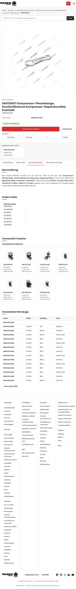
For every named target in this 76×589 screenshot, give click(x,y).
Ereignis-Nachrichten (65, 419)
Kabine (6, 473)
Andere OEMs (20, 162)
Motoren (7, 501)
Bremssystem (8, 445)
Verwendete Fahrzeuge (54, 162)
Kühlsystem (7, 483)
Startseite (8, 403)
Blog (59, 446)
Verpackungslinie (27, 435)
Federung (7, 466)
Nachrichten (62, 403)
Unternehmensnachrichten (66, 406)
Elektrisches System (10, 460)
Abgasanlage (8, 441)
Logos (60, 440)
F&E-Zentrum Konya (28, 453)
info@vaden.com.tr (32, 575)
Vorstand (7, 411)
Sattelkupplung (9, 496)
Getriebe (7, 470)
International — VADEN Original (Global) (29, 586)
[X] (65, 575)
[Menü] (74, 3)
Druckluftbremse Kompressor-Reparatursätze (51, 10)
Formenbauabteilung (29, 413)
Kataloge (61, 434)
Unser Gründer (8, 421)
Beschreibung (8, 162)
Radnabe (7, 493)
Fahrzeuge (8, 435)
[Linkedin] (69, 575)
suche (70, 18)
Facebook (29, 137)
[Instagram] (61, 575)
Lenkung (6, 486)
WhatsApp (10, 137)
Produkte (11, 10)
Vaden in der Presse (64, 415)
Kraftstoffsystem (9, 476)
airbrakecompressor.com (51, 586)
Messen (60, 437)
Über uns (7, 418)
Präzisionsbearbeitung (29, 425)
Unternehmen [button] (9, 408)
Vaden (4, 10)
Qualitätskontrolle (27, 444)
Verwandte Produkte (35, 162)
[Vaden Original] (8, 3)
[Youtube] (73, 575)
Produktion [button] (26, 403)
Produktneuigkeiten (64, 425)
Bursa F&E (25, 456)
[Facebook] (57, 575)
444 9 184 (45, 575)
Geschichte (7, 414)
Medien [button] (61, 430)
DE (68, 3)
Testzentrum (26, 409)
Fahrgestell (7, 463)
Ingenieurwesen (27, 406)
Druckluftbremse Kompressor (24, 10)
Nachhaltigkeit (8, 424)
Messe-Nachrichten (64, 422)
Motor (6, 490)
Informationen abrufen (30, 129)
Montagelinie (26, 432)
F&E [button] (23, 449)
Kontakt (7, 430)
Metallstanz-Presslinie (29, 429)
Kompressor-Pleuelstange (10, 13)
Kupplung (7, 480)
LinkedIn (65, 137)
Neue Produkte (9, 438)
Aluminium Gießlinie (28, 416)
